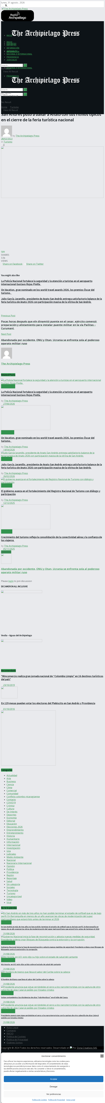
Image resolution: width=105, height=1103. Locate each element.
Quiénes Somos (15, 1042)
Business (11, 781)
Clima (9, 787)
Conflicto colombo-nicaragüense (23, 796)
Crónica (10, 805)
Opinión (11, 866)
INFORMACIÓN (13, 48)
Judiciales (11, 854)
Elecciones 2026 (15, 826)
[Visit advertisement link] (28, 764)
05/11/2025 (9, 548)
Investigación (13, 848)
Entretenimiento (15, 832)
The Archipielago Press (27, 135)
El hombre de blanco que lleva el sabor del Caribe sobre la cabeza (27, 979)
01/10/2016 (9, 708)
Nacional (11, 860)
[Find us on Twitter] (5, 5)
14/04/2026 (9, 449)
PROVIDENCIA (13, 57)
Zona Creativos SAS (87, 1047)
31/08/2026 (9, 933)
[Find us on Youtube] (8, 5)
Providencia (12, 872)
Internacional (13, 845)
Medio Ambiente (15, 857)
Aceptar (53, 1079)
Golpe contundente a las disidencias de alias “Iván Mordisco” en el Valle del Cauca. (34, 997)
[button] (102, 1056)
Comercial (7, 432)
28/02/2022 (7, 138)
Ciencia (10, 784)
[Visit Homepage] (14, 8)
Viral (9, 902)
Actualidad (8, 386)
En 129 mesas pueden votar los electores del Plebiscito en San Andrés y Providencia (48, 703)
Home (4, 107)
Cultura (10, 808)
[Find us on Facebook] (2, 5)
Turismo (14, 107)
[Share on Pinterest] (2, 266)
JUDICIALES (12, 59)
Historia (11, 835)
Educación (12, 823)
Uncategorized (14, 896)
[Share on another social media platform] (2, 269)
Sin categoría (13, 884)
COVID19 (11, 802)
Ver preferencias (53, 1094)
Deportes (11, 814)
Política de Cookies (39, 1100)
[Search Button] (25, 94)
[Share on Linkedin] (3, 266)
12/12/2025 (9, 502)
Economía (12, 817)
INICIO (9, 42)
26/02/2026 (9, 476)
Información (13, 841)
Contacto (11, 799)
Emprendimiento (15, 829)
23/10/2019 (9, 685)
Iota (9, 851)
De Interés (12, 811)
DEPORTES (11, 45)
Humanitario (13, 838)
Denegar (53, 1086)
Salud (9, 881)
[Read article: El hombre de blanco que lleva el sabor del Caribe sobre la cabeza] (52, 971)
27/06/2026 (9, 403)
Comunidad (12, 793)
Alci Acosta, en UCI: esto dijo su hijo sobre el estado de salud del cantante (31, 964)
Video (9, 899)
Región (10, 875)
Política (10, 869)
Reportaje (12, 878)
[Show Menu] (2, 74)
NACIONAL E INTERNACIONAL (19, 68)
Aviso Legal (70, 1100)
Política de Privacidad (56, 1100)
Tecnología (12, 890)
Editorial (11, 820)
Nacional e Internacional (19, 863)
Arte (9, 778)
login (11, 581)
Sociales (11, 887)
